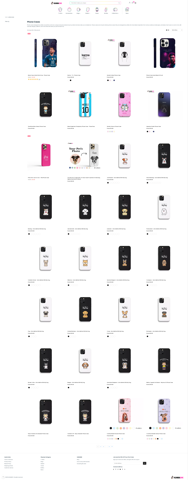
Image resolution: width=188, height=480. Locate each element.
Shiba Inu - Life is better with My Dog (76, 280)
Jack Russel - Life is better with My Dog (117, 177)
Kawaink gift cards (81, 463)
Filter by (7, 21)
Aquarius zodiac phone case (153, 126)
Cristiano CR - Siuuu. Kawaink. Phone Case (78, 433)
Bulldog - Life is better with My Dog (37, 229)
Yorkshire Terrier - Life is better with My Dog (39, 280)
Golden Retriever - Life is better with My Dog (78, 331)
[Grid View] (166, 30)
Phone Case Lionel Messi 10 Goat (154, 75)
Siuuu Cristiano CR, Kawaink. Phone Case (38, 433)
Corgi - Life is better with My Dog (115, 331)
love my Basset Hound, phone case (116, 433)
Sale (29, 33)
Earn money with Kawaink (83, 461)
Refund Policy (7, 463)
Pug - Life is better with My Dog (36, 331)
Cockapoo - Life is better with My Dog (156, 280)
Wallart (42, 463)
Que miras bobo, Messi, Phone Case (37, 126)
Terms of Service (8, 459)
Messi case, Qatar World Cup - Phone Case (39, 75)
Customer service (8, 467)
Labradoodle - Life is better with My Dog (77, 229)
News (42, 469)
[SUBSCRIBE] (144, 463)
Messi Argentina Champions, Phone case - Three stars (81, 126)
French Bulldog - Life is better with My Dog (157, 177)
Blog (78, 459)
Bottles (42, 467)
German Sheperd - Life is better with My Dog (118, 280)
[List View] (168, 30)
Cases (42, 465)
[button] (135, 3)
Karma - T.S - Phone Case (73, 75)
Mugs (42, 461)
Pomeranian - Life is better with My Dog (156, 229)
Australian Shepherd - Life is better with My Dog (119, 382)
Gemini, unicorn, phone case (114, 126)
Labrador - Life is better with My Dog (116, 229)
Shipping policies (8, 465)
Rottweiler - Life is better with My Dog (155, 331)
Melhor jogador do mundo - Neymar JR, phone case (159, 382)
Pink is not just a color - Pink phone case (38, 177)
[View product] (45, 53)
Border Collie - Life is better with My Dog (38, 382)
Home (6, 17)
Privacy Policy (7, 461)
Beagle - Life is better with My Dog (76, 382)
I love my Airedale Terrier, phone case (155, 433)
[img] (33, 79)
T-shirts (42, 459)
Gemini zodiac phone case (113, 75)
